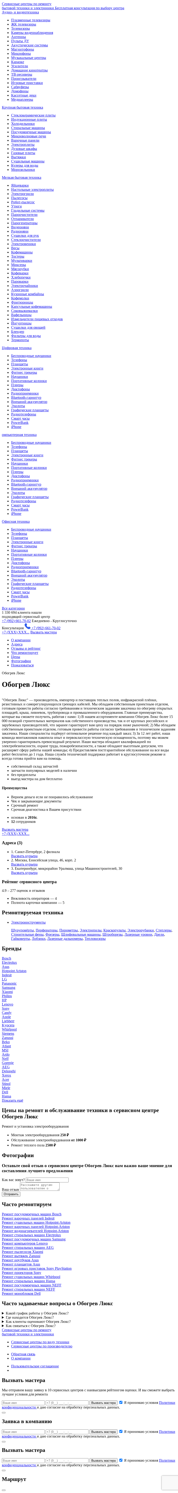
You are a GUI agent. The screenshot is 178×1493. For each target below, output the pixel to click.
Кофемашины (22, 252)
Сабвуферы (20, 87)
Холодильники (23, 124)
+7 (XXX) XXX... (15, 632)
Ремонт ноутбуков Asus (20, 1260)
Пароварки (20, 281)
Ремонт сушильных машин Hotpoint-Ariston (36, 1222)
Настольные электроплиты (32, 189)
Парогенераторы (24, 223)
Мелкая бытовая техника (21, 177)
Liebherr (8, 1021)
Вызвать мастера (43, 632)
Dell (5, 1092)
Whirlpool (9, 1029)
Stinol (6, 1084)
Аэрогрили (20, 290)
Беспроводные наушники (31, 356)
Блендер (17, 332)
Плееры (17, 385)
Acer (5, 1079)
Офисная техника (16, 521)
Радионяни (20, 231)
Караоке (17, 62)
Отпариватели (22, 219)
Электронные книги (27, 368)
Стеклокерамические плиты (33, 115)
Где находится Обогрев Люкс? (30, 1317)
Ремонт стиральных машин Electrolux (31, 1235)
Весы (15, 248)
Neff (5, 1059)
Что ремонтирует (24, 653)
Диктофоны (20, 389)
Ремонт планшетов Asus (21, 1264)
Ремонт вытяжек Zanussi (21, 1256)
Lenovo (7, 1004)
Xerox (6, 1075)
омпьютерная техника (19, 435)
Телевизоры (20, 28)
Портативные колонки (29, 381)
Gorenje (8, 1063)
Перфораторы (46, 930)
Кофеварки (20, 273)
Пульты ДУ (20, 41)
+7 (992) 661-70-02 (16, 621)
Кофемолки (20, 298)
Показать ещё (12, 1100)
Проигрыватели (23, 79)
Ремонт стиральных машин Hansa (28, 1281)
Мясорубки (20, 269)
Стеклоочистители (26, 240)
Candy (7, 1013)
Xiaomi (7, 992)
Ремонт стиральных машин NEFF (28, 1289)
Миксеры (18, 265)
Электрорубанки (140, 930)
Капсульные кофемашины (31, 306)
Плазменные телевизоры (30, 20)
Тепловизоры (95, 939)
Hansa (6, 1096)
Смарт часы (20, 418)
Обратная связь (23, 1354)
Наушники (19, 377)
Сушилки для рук (25, 235)
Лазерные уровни (138, 934)
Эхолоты (18, 406)
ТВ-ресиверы (21, 74)
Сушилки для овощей (28, 327)
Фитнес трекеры (24, 372)
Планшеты (19, 364)
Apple (6, 1017)
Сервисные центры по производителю (41, 1346)
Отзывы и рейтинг (26, 648)
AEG (6, 1067)
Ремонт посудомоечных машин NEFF (31, 1285)
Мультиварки (21, 261)
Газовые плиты (23, 153)
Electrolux (9, 962)
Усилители (19, 66)
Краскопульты (114, 930)
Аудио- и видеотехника (20, 12)
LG (4, 979)
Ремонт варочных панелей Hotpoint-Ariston (36, 1227)
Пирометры (68, 930)
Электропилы (91, 930)
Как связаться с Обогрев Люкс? (31, 1326)
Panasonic (9, 983)
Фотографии (21, 661)
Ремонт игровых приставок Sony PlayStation (37, 1268)
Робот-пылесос (23, 202)
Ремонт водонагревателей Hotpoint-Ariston (35, 1231)
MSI (5, 1050)
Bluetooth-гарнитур (26, 397)
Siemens (8, 1033)
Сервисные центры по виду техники (40, 1342)
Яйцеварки (20, 185)
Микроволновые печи (28, 136)
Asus (5, 967)
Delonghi (9, 1071)
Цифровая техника (17, 348)
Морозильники (23, 170)
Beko (6, 1042)
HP (4, 1000)
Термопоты (20, 340)
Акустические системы (29, 45)
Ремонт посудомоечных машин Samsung (34, 1239)
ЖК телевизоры (23, 24)
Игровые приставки (27, 83)
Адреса (16, 644)
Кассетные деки (23, 95)
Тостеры (17, 256)
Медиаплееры (22, 99)
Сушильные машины (27, 161)
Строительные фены (27, 934)
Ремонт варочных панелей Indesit (28, 1218)
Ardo (6, 1054)
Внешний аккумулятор (29, 402)
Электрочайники (24, 286)
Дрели (159, 934)
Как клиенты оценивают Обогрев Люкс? (38, 1322)
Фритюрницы (22, 302)
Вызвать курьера (24, 856)
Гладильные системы (27, 210)
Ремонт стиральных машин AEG (28, 1248)
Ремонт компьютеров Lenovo (25, 1243)
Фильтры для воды (26, 336)
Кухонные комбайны (27, 294)
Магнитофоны (22, 49)
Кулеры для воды (24, 165)
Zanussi (7, 1038)
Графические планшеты (30, 410)
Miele (6, 1088)
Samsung (8, 988)
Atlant (6, 1046)
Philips (7, 996)
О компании (21, 640)
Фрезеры (52, 934)
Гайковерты (20, 939)
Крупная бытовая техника (22, 107)
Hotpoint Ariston (14, 971)
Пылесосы (19, 198)
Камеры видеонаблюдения (32, 33)
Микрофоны (21, 53)
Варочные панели (25, 140)
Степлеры (164, 930)
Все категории (13, 608)
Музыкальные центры (28, 58)
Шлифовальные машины (81, 934)
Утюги (16, 206)
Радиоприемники (25, 393)
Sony (6, 1008)
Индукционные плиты (29, 119)
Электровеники (23, 244)
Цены (15, 657)
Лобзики (38, 939)
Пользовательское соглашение (35, 1366)
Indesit (7, 975)
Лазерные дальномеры (65, 939)
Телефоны (19, 360)
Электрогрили (22, 194)
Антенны (18, 37)
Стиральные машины (28, 128)
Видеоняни (20, 227)
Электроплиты (23, 144)
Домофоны (20, 91)
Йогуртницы (21, 323)
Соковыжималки (24, 311)
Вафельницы (21, 315)
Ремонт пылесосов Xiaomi (22, 1252)
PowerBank (20, 423)
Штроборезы (112, 934)
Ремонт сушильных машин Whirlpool (31, 1277)
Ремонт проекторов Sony (21, 1273)
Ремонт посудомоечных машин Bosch (31, 1214)
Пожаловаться (22, 665)
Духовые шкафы (24, 149)
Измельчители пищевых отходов (37, 319)
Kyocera (8, 1025)
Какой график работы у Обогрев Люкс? (37, 1313)
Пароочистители (24, 215)
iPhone (16, 427)
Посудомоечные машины (31, 132)
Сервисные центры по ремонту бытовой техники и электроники (63, 6)
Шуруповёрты (22, 930)
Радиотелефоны (23, 414)
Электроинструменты (28, 922)
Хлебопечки (21, 277)
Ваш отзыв (10, 1189)
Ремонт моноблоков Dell (21, 1293)
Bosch (6, 958)
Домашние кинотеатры (29, 70)
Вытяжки (18, 157)
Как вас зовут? (13, 1180)
